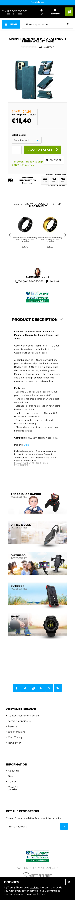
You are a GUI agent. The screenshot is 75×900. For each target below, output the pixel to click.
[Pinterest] (49, 688)
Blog (11, 776)
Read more (27, 183)
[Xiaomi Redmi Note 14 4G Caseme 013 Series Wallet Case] (34, 75)
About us (13, 770)
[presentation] (48, 24)
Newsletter (14, 742)
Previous (9, 235)
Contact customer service (23, 715)
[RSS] (58, 688)
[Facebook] (17, 688)
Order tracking (17, 731)
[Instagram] (33, 688)
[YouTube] (41, 688)
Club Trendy (15, 737)
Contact (13, 781)
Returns (12, 726)
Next (65, 235)
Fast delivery (39, 2)
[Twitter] (25, 688)
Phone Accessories (46, 451)
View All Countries (12, 788)
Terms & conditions (19, 721)
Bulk (26, 445)
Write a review (46, 47)
